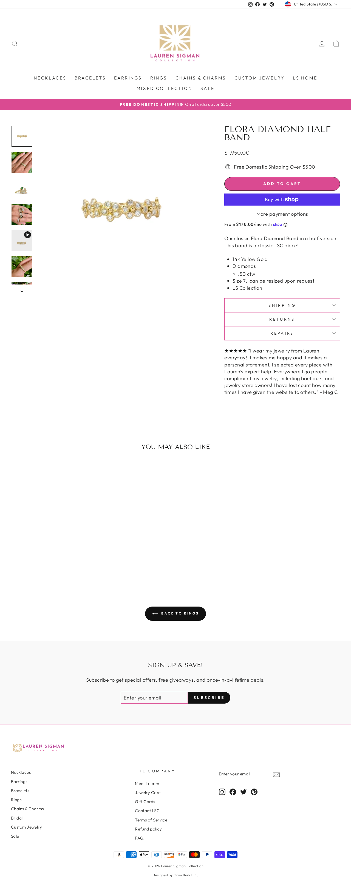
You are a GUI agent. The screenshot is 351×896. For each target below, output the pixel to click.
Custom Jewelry (26, 827)
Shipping (282, 305)
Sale (207, 88)
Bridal (17, 818)
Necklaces (50, 78)
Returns (282, 319)
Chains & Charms (201, 78)
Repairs (282, 333)
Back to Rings (179, 613)
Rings (158, 78)
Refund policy (148, 829)
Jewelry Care (147, 792)
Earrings (128, 78)
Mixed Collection (164, 88)
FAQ (139, 838)
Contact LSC (147, 810)
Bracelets (90, 78)
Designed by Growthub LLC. (175, 875)
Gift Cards (145, 801)
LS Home (305, 78)
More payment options (282, 214)
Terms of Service (151, 820)
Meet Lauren (147, 783)
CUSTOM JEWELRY (259, 78)
